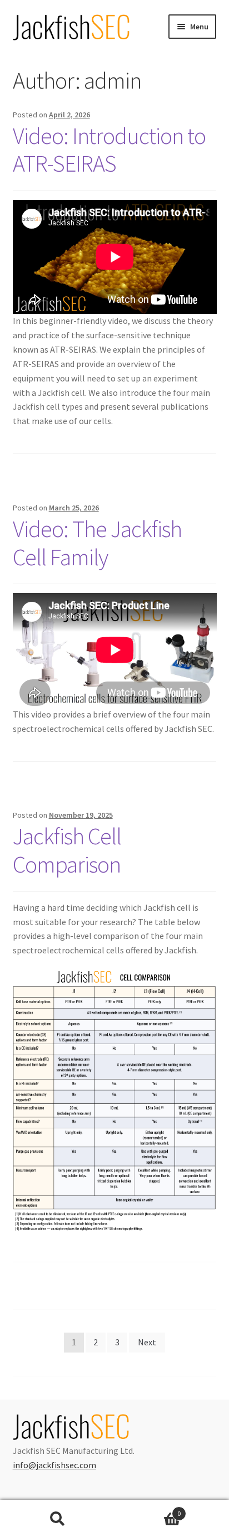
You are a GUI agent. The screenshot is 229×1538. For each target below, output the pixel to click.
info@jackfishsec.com (54, 1464)
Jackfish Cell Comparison (67, 850)
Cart (147, 1509)
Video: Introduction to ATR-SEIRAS (109, 149)
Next (147, 1342)
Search (57, 1519)
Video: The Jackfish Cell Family (97, 542)
